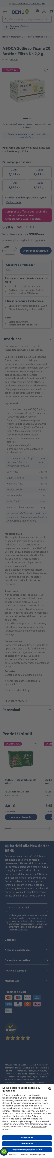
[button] (4, 1152)
